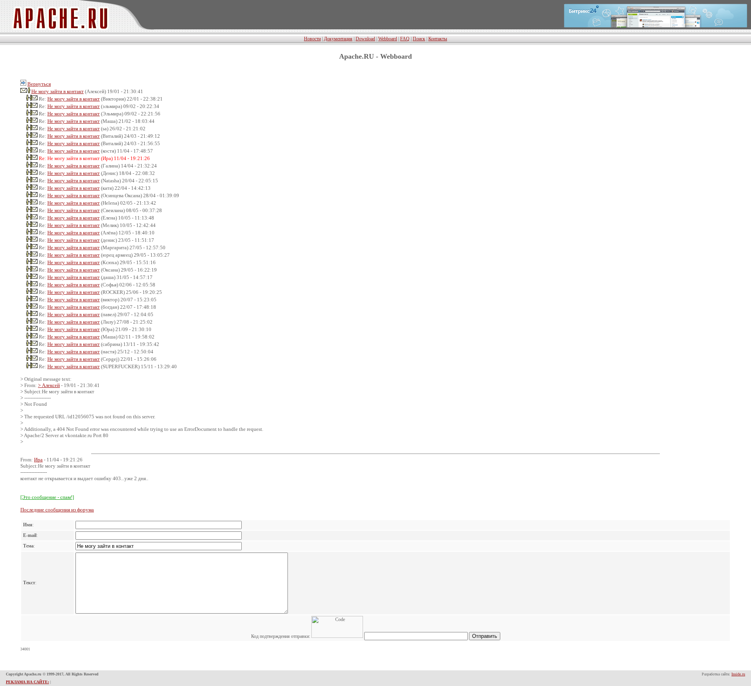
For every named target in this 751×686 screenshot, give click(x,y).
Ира (38, 460)
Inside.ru (738, 674)
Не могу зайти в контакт (57, 91)
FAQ (405, 38)
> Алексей (49, 385)
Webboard (387, 38)
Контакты (437, 38)
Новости (312, 38)
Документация (338, 38)
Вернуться (39, 84)
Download (365, 38)
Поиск (419, 38)
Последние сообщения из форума (57, 510)
